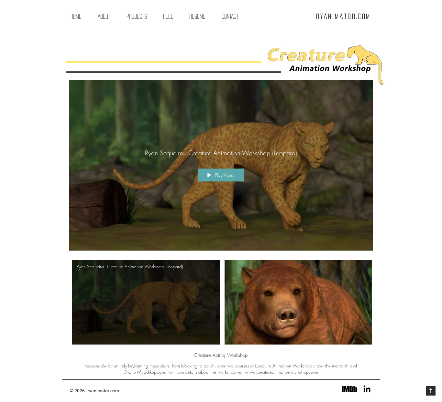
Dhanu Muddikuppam (144, 372)
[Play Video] (146, 302)
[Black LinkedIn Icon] (367, 389)
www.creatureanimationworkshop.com (281, 372)
